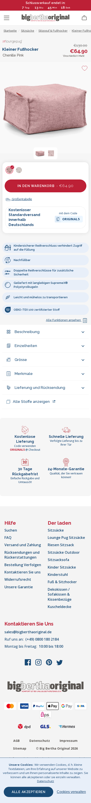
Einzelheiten (26, 345)
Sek (68, 7)
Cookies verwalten (71, 792)
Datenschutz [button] (45, 781)
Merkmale (24, 373)
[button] (40, 153)
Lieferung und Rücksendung (40, 387)
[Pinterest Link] (49, 664)
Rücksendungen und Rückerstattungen (22, 555)
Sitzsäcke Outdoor (64, 552)
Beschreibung (27, 331)
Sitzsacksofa (58, 559)
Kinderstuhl (58, 574)
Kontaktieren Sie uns (22, 572)
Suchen (10, 530)
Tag (27, 7)
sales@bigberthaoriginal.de (28, 632)
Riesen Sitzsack (61, 544)
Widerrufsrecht (17, 579)
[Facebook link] (28, 664)
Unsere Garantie (18, 587)
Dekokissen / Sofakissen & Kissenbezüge (60, 594)
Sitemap (19, 748)
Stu (41, 7)
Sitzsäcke (56, 530)
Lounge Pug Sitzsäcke (66, 537)
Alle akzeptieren (28, 792)
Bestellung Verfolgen (22, 564)
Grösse (21, 359)
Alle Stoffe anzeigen (31, 401)
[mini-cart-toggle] (84, 17)
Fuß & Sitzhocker (62, 581)
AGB (16, 741)
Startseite (10, 30)
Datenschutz (39, 741)
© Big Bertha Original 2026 (57, 748)
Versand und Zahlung (22, 544)
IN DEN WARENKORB (45, 185)
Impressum (69, 741)
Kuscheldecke (59, 606)
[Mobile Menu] (6, 18)
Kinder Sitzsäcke (62, 567)
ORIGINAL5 (71, 219)
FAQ (7, 537)
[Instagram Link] (38, 664)
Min (54, 7)
